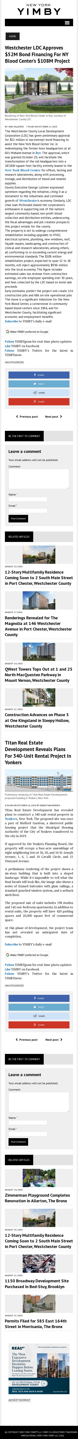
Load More (39, 1414)
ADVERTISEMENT (20, 1400)
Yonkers (11, 819)
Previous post (29, 416)
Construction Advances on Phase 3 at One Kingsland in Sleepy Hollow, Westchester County (37, 720)
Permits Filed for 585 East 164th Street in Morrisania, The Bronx (36, 1323)
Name (13, 494)
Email (12, 505)
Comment (14, 466)
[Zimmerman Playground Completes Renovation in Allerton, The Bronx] (39, 1184)
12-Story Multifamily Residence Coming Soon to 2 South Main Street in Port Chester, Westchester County (39, 577)
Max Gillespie (16, 126)
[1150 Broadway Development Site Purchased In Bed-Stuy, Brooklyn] (39, 1270)
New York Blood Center (22, 170)
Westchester (28, 200)
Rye (38, 153)
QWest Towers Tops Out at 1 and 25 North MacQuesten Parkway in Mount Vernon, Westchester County (38, 674)
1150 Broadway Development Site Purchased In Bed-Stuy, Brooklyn (37, 1283)
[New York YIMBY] (39, 9)
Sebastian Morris (50, 805)
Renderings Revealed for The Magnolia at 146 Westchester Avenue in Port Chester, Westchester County (38, 626)
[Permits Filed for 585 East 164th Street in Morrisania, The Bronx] (39, 1310)
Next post (51, 416)
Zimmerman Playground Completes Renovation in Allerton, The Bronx (37, 1198)
